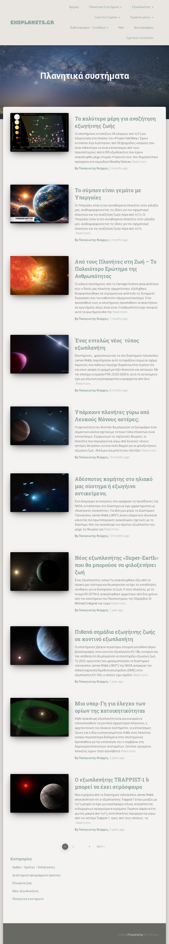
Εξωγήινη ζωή (22, 883)
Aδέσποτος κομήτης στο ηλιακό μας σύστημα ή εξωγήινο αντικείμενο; (114, 486)
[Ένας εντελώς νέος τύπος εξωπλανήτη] (39, 354)
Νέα (121, 27)
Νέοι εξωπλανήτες (25, 891)
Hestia (122, 934)
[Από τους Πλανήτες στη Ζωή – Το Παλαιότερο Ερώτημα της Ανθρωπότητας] (39, 275)
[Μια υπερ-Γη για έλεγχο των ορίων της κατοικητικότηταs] (39, 717)
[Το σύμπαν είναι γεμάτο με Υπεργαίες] (39, 204)
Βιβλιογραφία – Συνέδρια (88, 27)
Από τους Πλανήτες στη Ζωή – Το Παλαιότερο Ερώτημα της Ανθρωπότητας (115, 268)
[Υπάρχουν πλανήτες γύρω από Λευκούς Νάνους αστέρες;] (39, 425)
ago (118, 168)
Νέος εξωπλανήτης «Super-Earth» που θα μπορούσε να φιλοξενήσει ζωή (116, 565)
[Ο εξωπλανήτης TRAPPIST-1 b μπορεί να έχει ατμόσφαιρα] (39, 793)
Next (100, 846)
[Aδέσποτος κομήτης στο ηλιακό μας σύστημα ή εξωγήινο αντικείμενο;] (39, 492)
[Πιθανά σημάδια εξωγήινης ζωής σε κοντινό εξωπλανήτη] (39, 645)
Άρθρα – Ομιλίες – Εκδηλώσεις (33, 867)
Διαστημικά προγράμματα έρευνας (36, 875)
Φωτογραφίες (144, 27)
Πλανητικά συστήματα (27, 899)
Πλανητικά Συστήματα (104, 7)
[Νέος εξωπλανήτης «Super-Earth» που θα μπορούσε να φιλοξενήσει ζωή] (39, 571)
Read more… (140, 161)
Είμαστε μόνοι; (140, 17)
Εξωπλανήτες (141, 7)
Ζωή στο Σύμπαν (106, 17)
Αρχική (74, 7)
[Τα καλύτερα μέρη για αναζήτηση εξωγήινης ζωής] (39, 132)
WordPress (151, 934)
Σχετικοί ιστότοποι (140, 38)
